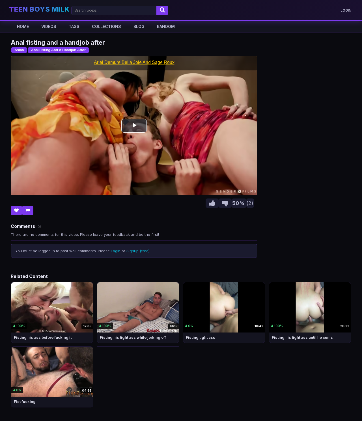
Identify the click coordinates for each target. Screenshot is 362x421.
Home (23, 26)
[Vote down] (225, 203)
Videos (48, 26)
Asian (19, 50)
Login (115, 251)
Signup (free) (138, 251)
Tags (74, 26)
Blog (139, 26)
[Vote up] (212, 203)
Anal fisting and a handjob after (58, 50)
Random (166, 26)
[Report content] (27, 210)
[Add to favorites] (16, 210)
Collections (106, 26)
